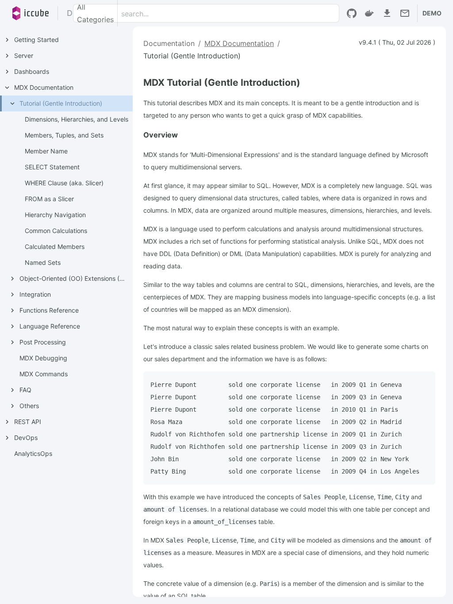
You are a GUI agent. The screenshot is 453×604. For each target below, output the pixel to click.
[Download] (387, 13)
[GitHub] (352, 13)
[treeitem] (69, 183)
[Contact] (405, 13)
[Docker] (369, 13)
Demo (431, 13)
